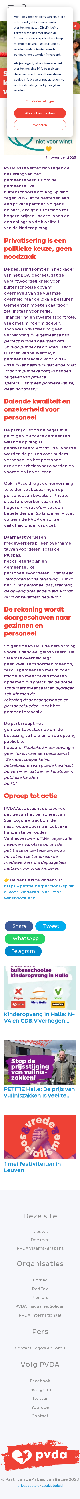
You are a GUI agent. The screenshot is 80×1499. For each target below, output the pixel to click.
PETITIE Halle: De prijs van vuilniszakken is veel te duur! (39, 1092)
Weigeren (40, 125)
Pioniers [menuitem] (40, 1297)
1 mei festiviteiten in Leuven (32, 1167)
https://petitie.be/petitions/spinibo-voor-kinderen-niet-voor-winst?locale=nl (39, 892)
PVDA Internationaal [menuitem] (40, 1315)
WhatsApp (25, 939)
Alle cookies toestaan (40, 113)
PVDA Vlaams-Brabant (40, 1248)
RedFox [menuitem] (40, 1289)
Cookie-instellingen (40, 101)
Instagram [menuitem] (40, 1389)
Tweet (50, 926)
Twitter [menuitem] (40, 1398)
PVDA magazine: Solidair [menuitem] (40, 1306)
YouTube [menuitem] (40, 1407)
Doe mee (40, 1240)
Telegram (23, 951)
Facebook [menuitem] (40, 1381)
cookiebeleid (52, 1486)
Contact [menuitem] (40, 1416)
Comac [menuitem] (40, 1280)
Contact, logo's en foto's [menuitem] (40, 1348)
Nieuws (40, 1231)
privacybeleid (28, 1486)
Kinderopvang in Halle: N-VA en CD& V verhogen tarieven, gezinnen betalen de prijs (39, 1017)
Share (19, 926)
